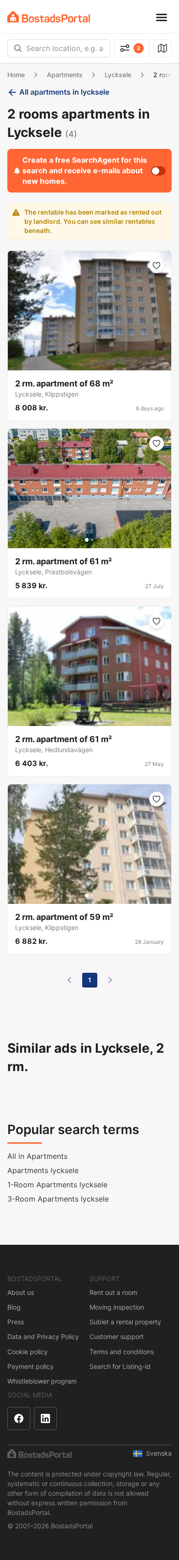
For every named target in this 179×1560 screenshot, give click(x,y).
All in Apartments (37, 1156)
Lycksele (118, 75)
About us (20, 1292)
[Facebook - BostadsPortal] (18, 1418)
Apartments (65, 75)
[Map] (162, 48)
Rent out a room (113, 1292)
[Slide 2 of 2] (92, 540)
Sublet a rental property (125, 1322)
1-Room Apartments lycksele (57, 1184)
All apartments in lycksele (64, 91)
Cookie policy (27, 1352)
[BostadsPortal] (48, 16)
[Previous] (69, 980)
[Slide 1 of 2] (87, 540)
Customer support (117, 1336)
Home (16, 75)
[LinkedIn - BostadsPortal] (45, 1418)
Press (15, 1322)
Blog (14, 1307)
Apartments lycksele (42, 1170)
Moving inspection (117, 1307)
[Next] (110, 980)
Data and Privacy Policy (43, 1336)
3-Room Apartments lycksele (58, 1198)
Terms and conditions (122, 1352)
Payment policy (30, 1366)
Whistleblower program (42, 1381)
